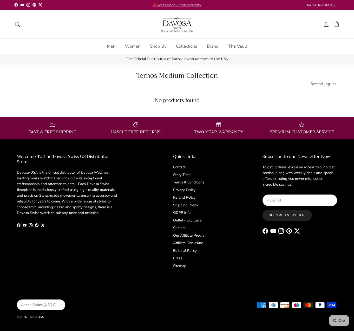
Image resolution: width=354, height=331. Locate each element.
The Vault (237, 46)
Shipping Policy (185, 205)
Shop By (158, 46)
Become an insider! (287, 215)
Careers (179, 227)
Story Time (181, 174)
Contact (179, 167)
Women (132, 46)
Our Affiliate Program (190, 235)
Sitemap (179, 265)
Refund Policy (184, 197)
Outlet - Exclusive (187, 220)
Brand (213, 46)
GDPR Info (181, 212)
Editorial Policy (185, 250)
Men (111, 46)
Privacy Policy (184, 190)
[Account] (325, 24)
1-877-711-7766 (190, 7)
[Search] (17, 24)
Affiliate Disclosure (188, 242)
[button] (87, 279)
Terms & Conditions (188, 182)
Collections (186, 46)
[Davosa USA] (177, 24)
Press (177, 258)
